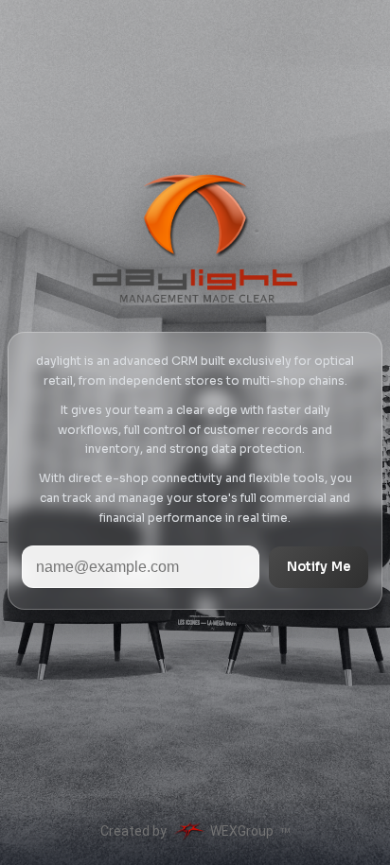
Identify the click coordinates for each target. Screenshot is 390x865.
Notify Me (319, 567)
